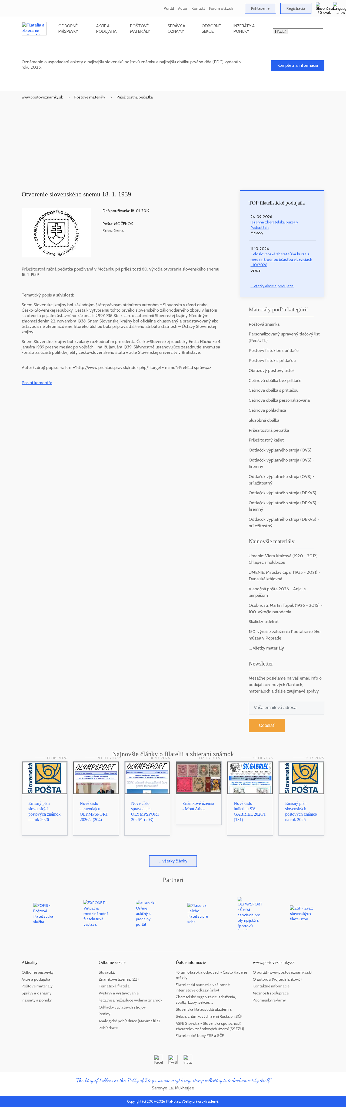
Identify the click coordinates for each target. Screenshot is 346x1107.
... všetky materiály (266, 648)
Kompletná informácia (297, 65)
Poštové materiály (140, 28)
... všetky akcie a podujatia (272, 286)
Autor (182, 8)
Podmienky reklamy (269, 1000)
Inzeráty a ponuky (244, 28)
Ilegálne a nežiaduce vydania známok (130, 1000)
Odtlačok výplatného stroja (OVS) (280, 450)
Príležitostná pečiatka (135, 97)
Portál (169, 8)
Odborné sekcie (211, 28)
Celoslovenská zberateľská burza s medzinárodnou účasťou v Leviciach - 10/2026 (281, 259)
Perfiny (104, 1014)
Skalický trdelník (264, 621)
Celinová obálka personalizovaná (279, 400)
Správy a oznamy (176, 28)
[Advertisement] (173, 140)
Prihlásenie (260, 8)
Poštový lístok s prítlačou (272, 360)
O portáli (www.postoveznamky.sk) (282, 972)
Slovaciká (107, 972)
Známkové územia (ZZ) (119, 979)
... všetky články (173, 861)
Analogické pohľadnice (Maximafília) (129, 1021)
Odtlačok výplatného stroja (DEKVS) (282, 492)
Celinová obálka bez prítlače (275, 380)
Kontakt (198, 8)
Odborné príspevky (68, 28)
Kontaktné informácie (271, 986)
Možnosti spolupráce (271, 993)
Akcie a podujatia (106, 28)
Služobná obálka (264, 420)
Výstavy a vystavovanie (119, 993)
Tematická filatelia (114, 986)
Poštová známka (264, 324)
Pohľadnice (108, 1028)
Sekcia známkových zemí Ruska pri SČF (209, 1016)
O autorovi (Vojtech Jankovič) (277, 979)
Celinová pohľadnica (267, 410)
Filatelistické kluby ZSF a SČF (200, 1035)
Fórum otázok (221, 8)
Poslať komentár (37, 382)
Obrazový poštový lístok (272, 370)
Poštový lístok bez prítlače (274, 350)
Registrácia (296, 8)
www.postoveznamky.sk (42, 97)
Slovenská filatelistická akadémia (204, 1009)
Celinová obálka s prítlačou (273, 390)
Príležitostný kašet (266, 440)
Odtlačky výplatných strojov (122, 1007)
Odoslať (266, 725)
